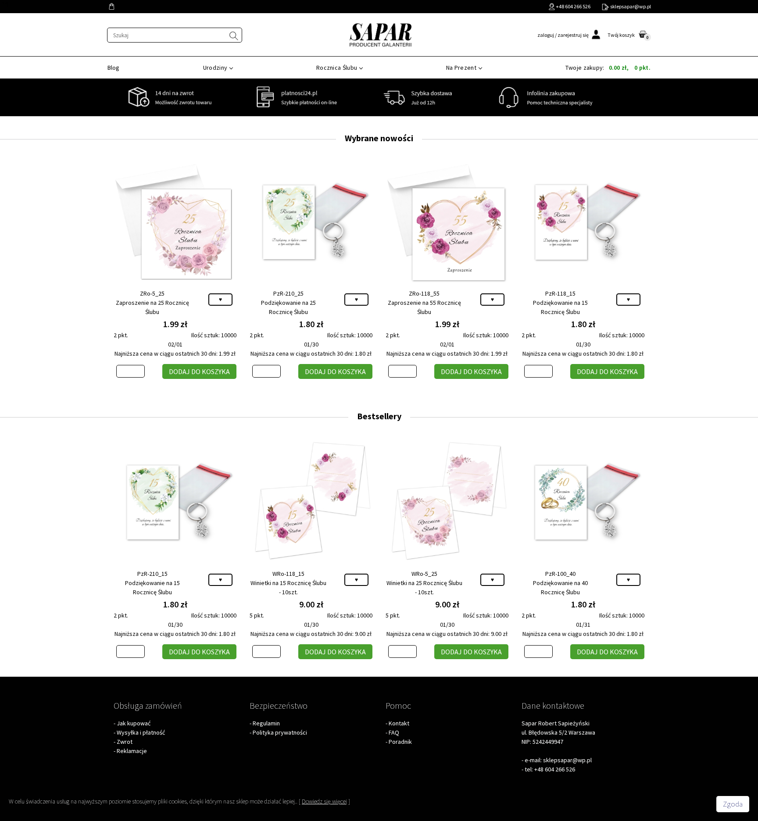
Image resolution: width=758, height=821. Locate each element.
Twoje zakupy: (608, 67)
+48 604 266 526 (554, 769)
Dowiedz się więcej (324, 801)
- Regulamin (265, 723)
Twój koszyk (621, 35)
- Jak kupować (132, 723)
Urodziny (215, 67)
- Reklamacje (130, 751)
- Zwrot (123, 742)
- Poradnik (399, 742)
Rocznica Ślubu (336, 67)
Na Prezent (461, 67)
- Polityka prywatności (278, 732)
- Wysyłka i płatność (139, 732)
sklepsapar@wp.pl (567, 760)
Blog (113, 67)
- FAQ (392, 732)
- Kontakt (397, 723)
